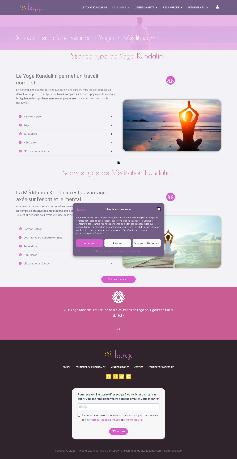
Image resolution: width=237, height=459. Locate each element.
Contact (138, 367)
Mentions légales (120, 367)
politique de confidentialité (105, 419)
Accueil (66, 367)
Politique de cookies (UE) (161, 367)
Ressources (171, 7)
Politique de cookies (104, 251)
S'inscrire (118, 431)
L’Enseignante (144, 7)
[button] (159, 209)
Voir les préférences (146, 243)
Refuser (117, 243)
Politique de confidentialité (128, 251)
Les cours (119, 7)
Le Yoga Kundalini (94, 7)
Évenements (196, 7)
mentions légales (132, 419)
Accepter (89, 243)
